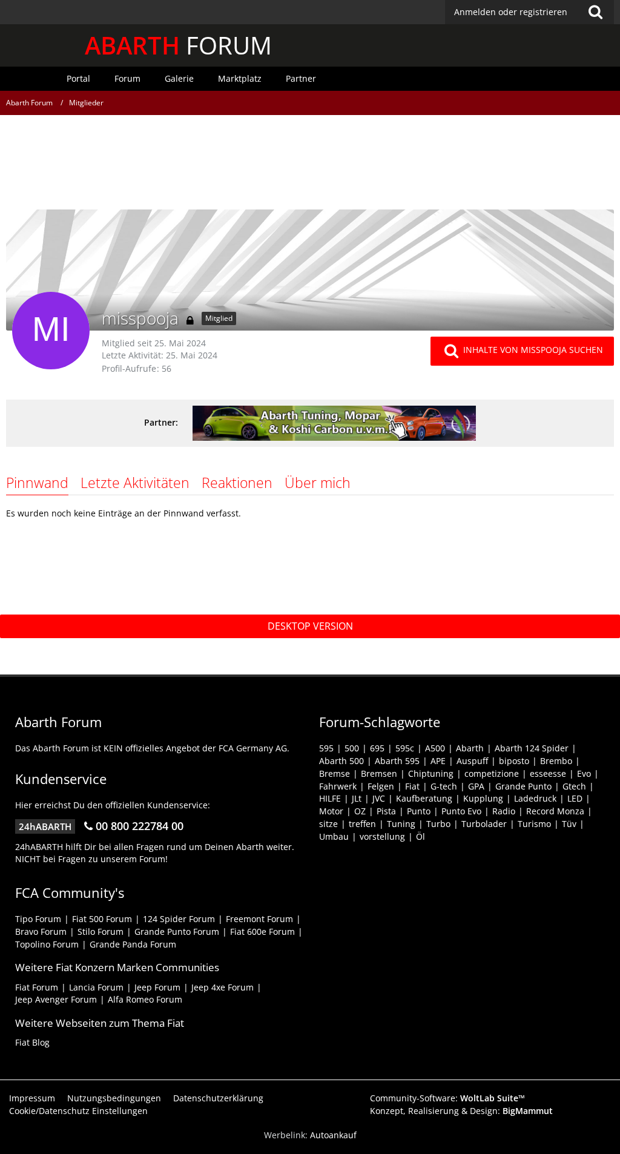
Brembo (556, 761)
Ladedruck (535, 798)
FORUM (178, 45)
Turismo (534, 823)
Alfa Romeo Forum (145, 999)
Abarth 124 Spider (532, 748)
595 (326, 748)
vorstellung (382, 836)
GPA (476, 786)
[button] (529, 12)
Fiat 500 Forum (102, 919)
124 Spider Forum (179, 919)
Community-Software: (447, 1098)
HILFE (330, 798)
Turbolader (484, 823)
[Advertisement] (310, 166)
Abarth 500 (341, 761)
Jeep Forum (157, 987)
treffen (362, 823)
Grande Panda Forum (133, 944)
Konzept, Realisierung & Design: (461, 1110)
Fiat (412, 786)
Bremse (334, 773)
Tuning (401, 823)
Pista (386, 811)
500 (352, 748)
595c (404, 748)
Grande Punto (523, 786)
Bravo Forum (41, 931)
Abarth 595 (397, 761)
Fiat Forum (36, 987)
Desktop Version (310, 626)
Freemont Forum (259, 919)
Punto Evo (461, 811)
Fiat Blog (32, 1042)
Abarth (470, 748)
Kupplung (483, 798)
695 (377, 748)
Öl (420, 836)
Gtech (574, 786)
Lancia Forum (96, 987)
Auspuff (472, 761)
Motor (331, 811)
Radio (503, 811)
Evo (584, 773)
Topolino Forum (47, 944)
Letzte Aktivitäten (135, 482)
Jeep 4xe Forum (222, 987)
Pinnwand (37, 482)
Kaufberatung (424, 798)
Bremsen (379, 773)
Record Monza (555, 811)
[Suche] (595, 12)
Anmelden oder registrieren (510, 12)
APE (438, 761)
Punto (418, 811)
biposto (514, 761)
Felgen (381, 786)
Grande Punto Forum (176, 931)
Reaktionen (237, 482)
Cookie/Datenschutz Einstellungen (78, 1110)
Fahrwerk (338, 786)
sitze (328, 823)
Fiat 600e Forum (262, 931)
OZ (360, 811)
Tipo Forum (38, 919)
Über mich (318, 482)
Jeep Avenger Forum (56, 999)
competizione (491, 773)
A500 (435, 748)
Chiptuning (430, 773)
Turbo (438, 823)
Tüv (569, 823)
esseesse (548, 773)
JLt (356, 798)
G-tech (443, 786)
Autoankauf (333, 1135)
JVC (378, 798)
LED (574, 798)
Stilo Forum (101, 931)
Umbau (334, 836)
